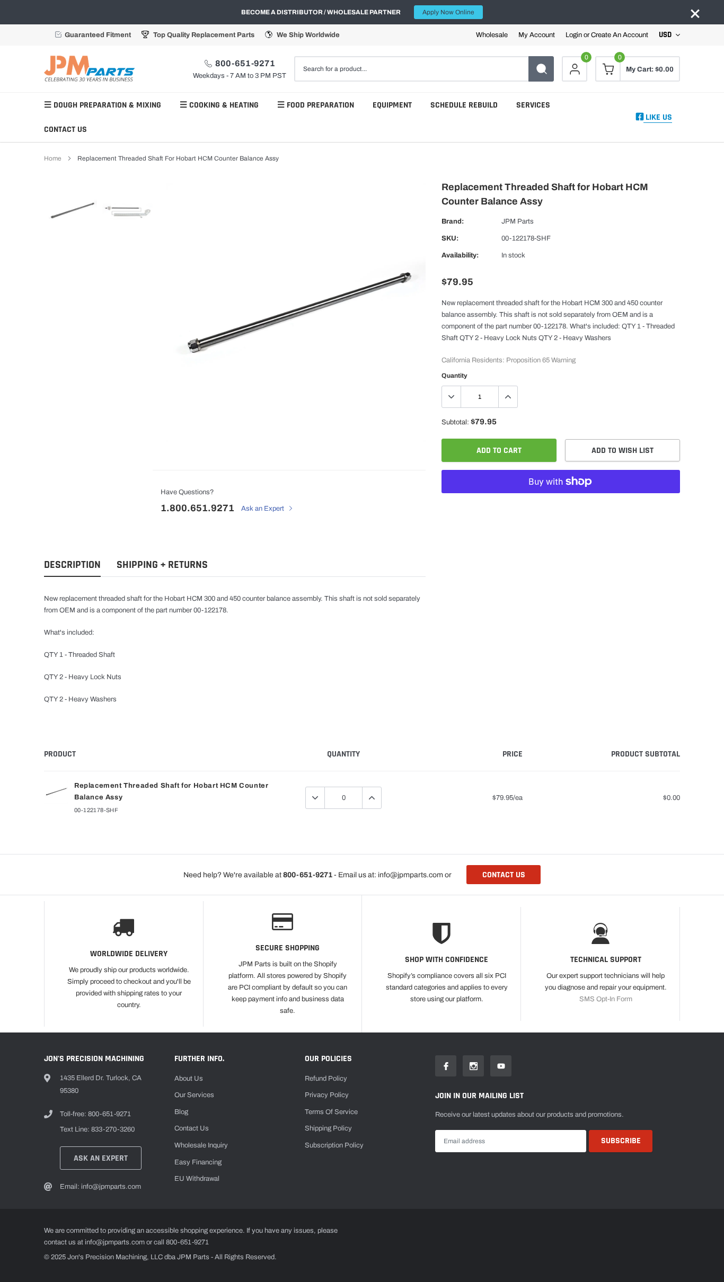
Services (533, 105)
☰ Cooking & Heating (219, 105)
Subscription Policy (334, 1145)
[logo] (91, 69)
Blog (181, 1112)
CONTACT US (503, 874)
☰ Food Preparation (315, 105)
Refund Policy (326, 1078)
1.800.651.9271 (197, 508)
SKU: (450, 238)
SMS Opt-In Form (605, 999)
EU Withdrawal (196, 1178)
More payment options (561, 507)
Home (52, 158)
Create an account (619, 35)
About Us (188, 1078)
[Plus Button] (507, 396)
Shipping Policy (328, 1128)
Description (72, 565)
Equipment (392, 105)
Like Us (657, 117)
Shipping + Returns (162, 565)
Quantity (454, 375)
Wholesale (492, 35)
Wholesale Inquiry (201, 1145)
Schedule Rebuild (464, 105)
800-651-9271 (245, 63)
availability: (460, 255)
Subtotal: (455, 422)
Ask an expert (101, 1158)
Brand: (453, 221)
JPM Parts (517, 221)
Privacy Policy (327, 1095)
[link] (72, 210)
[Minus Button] (451, 396)
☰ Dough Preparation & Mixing (102, 105)
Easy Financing (198, 1162)
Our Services (194, 1095)
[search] (541, 69)
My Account (536, 35)
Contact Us (65, 129)
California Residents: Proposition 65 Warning (509, 360)
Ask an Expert (263, 508)
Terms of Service (331, 1112)
